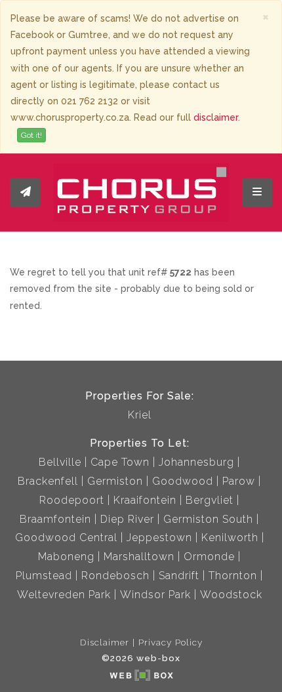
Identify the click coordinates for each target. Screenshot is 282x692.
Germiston (115, 481)
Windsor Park (155, 594)
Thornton (233, 575)
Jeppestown (159, 537)
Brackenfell (48, 481)
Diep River (127, 519)
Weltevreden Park (64, 594)
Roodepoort (71, 500)
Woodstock (231, 594)
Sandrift (179, 575)
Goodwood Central (66, 537)
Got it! (31, 135)
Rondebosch (115, 575)
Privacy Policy (170, 642)
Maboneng (66, 556)
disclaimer (215, 117)
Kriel (139, 415)
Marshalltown (139, 556)
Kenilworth (229, 537)
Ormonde (209, 556)
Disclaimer (104, 642)
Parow (238, 481)
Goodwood (182, 481)
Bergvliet (209, 500)
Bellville (60, 462)
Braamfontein (55, 519)
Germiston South (208, 519)
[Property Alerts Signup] (25, 192)
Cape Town (120, 462)
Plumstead (44, 575)
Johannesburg (196, 462)
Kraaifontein (144, 500)
